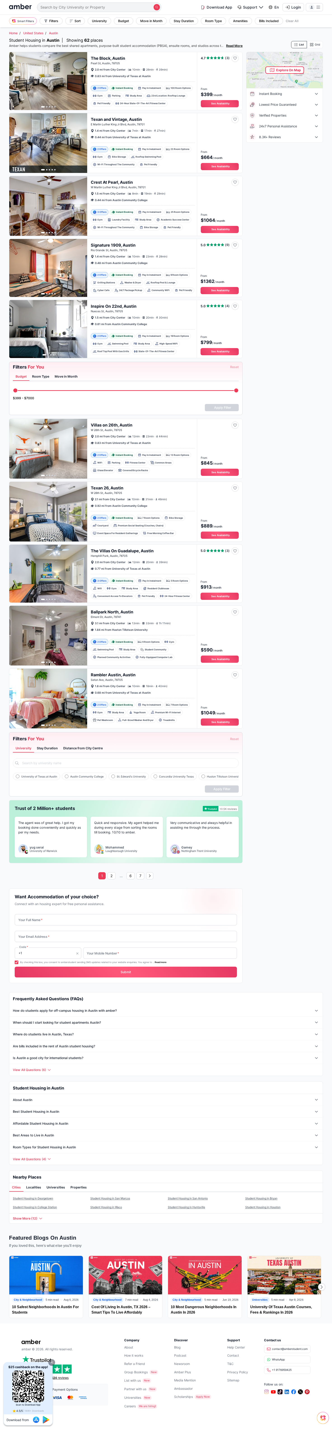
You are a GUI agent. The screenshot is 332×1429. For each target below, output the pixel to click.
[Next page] (149, 875)
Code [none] (23, 947)
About (128, 1347)
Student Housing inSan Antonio (188, 1198)
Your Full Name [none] (30, 920)
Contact (233, 1355)
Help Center (236, 1347)
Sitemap (233, 1380)
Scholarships (183, 1397)
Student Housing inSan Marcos (110, 1198)
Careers (130, 1406)
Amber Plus (182, 1372)
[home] (20, 7)
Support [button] (250, 7)
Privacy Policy (237, 1372)
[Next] (321, 1287)
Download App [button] (219, 7)
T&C (230, 1364)
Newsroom (182, 1364)
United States (33, 33)
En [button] (276, 7)
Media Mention (185, 1380)
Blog (177, 1347)
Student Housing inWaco (106, 1207)
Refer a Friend (134, 1364)
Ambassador (183, 1388)
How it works (133, 1355)
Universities (132, 1397)
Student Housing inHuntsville (186, 1207)
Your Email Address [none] (33, 936)
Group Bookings (136, 1372)
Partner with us (135, 1389)
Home (13, 33)
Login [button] (296, 7)
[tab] (21, 376)
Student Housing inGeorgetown (33, 1198)
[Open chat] (324, 1421)
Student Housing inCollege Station (35, 1207)
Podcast (180, 1355)
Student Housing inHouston (263, 1207)
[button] (51, 1362)
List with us (132, 1380)
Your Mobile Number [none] (103, 953)
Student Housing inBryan (261, 1198)
